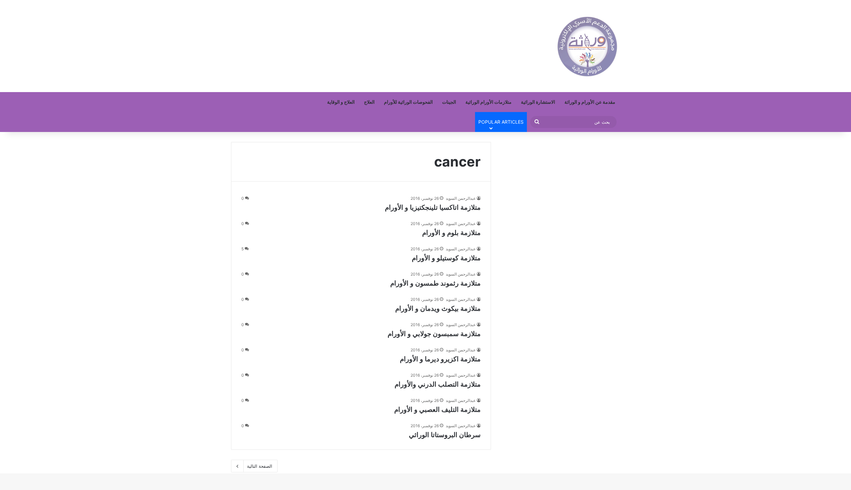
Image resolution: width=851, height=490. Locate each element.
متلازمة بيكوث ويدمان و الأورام (438, 308)
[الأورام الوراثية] (587, 46)
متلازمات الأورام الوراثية (488, 102)
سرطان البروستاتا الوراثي (445, 435)
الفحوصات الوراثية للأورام (408, 102)
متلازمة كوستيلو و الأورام (446, 258)
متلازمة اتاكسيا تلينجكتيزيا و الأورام (433, 207)
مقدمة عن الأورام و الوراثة (589, 102)
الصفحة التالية (259, 466)
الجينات (449, 102)
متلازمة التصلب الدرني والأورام (438, 384)
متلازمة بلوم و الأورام (451, 233)
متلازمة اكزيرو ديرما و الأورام (440, 359)
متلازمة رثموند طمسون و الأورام (435, 283)
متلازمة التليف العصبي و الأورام (437, 410)
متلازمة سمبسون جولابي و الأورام (434, 334)
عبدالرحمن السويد (461, 198)
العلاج (369, 102)
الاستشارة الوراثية (538, 102)
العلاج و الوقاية (341, 102)
